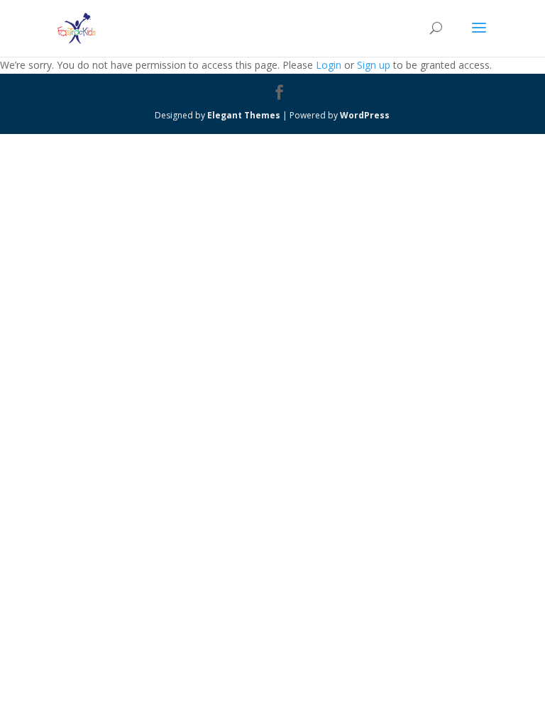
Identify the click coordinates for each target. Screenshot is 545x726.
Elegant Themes (243, 115)
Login (328, 65)
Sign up (373, 65)
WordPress (365, 115)
